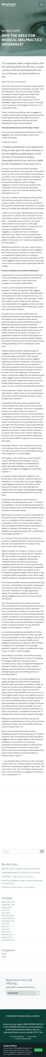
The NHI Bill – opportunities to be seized (17, 876)
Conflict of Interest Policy (23, 1039)
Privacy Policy (32, 1037)
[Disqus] (23, 815)
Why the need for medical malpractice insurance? (21, 868)
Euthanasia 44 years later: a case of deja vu (19, 887)
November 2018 (8, 940)
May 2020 (6, 913)
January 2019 (7, 937)
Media (20, 48)
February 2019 (7, 934)
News (26, 48)
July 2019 (5, 923)
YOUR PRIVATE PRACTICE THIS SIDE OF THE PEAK (21, 872)
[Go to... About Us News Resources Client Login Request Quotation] (41, 4)
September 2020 (8, 905)
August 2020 (7, 907)
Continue (38, 1050)
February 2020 (7, 915)
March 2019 (6, 932)
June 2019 (6, 926)
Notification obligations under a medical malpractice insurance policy (22, 881)
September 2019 (8, 921)
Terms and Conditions (17, 1037)
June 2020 (6, 910)
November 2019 (8, 918)
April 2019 (6, 929)
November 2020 (8, 902)
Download (13, 992)
